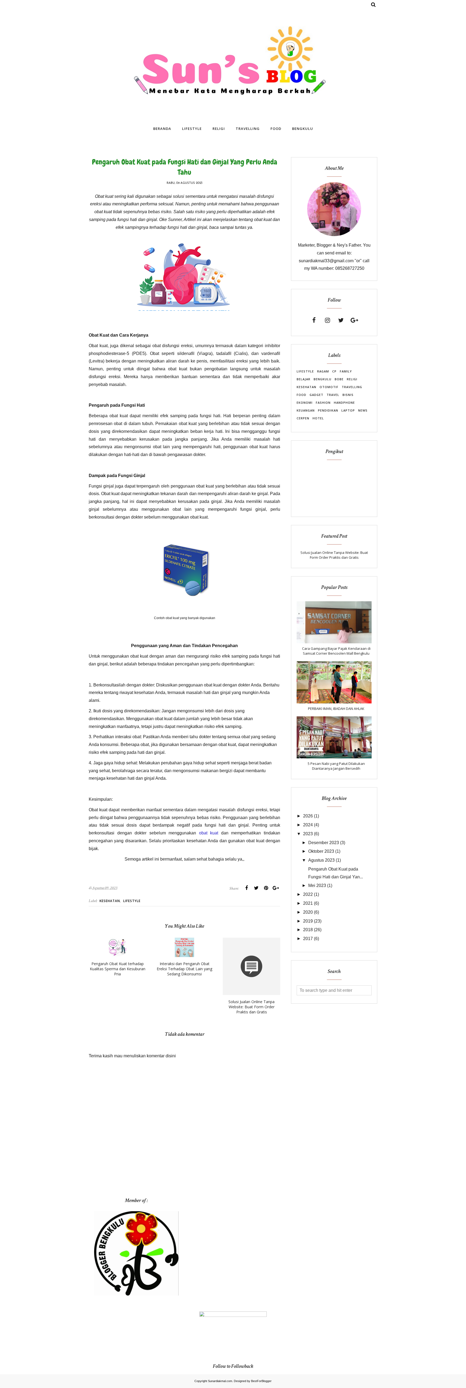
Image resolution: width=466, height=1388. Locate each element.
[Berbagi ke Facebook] (246, 888)
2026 (308, 816)
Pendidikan (328, 410)
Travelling (352, 387)
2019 (308, 921)
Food (301, 395)
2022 (308, 894)
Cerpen (303, 418)
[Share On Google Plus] (275, 888)
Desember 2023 (323, 842)
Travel (333, 395)
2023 (308, 833)
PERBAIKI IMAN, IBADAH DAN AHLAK (336, 708)
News (363, 410)
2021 (308, 903)
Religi (352, 379)
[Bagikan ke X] (256, 888)
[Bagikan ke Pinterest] (266, 888)
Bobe (339, 379)
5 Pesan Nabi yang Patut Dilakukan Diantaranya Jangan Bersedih (336, 766)
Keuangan (306, 410)
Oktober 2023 (321, 851)
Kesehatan (110, 901)
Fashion (323, 402)
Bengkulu (322, 379)
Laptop (348, 410)
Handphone (344, 402)
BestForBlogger (261, 1381)
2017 (308, 938)
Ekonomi (305, 402)
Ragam (323, 371)
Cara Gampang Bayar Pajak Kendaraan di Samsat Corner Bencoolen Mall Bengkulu (336, 651)
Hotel (318, 418)
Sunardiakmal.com (220, 1381)
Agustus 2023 (321, 860)
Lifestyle (132, 901)
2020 (308, 912)
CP (334, 371)
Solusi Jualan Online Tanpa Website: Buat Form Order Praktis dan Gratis (334, 555)
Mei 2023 (317, 885)
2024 (308, 825)
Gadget (316, 395)
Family (346, 371)
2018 (308, 929)
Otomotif (329, 387)
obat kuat (208, 833)
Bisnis (348, 395)
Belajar (303, 379)
